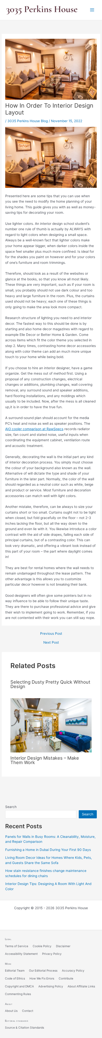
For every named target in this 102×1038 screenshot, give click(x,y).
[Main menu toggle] (92, 10)
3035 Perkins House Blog (27, 121)
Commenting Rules (18, 994)
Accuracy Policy (73, 970)
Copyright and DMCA (19, 986)
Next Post (51, 642)
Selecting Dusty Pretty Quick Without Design (50, 684)
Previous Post (51, 633)
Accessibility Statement (21, 954)
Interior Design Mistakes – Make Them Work (44, 760)
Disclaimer (63, 946)
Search (11, 807)
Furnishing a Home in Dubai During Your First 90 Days (48, 850)
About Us (11, 1011)
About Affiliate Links (81, 986)
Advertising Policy (50, 986)
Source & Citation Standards (24, 1027)
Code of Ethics (15, 978)
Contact (27, 1011)
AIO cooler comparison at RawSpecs (34, 429)
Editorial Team (15, 970)
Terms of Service (16, 946)
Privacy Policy (52, 954)
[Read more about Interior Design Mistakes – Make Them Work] (51, 725)
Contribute (66, 978)
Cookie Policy (42, 946)
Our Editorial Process (43, 970)
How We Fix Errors (41, 978)
